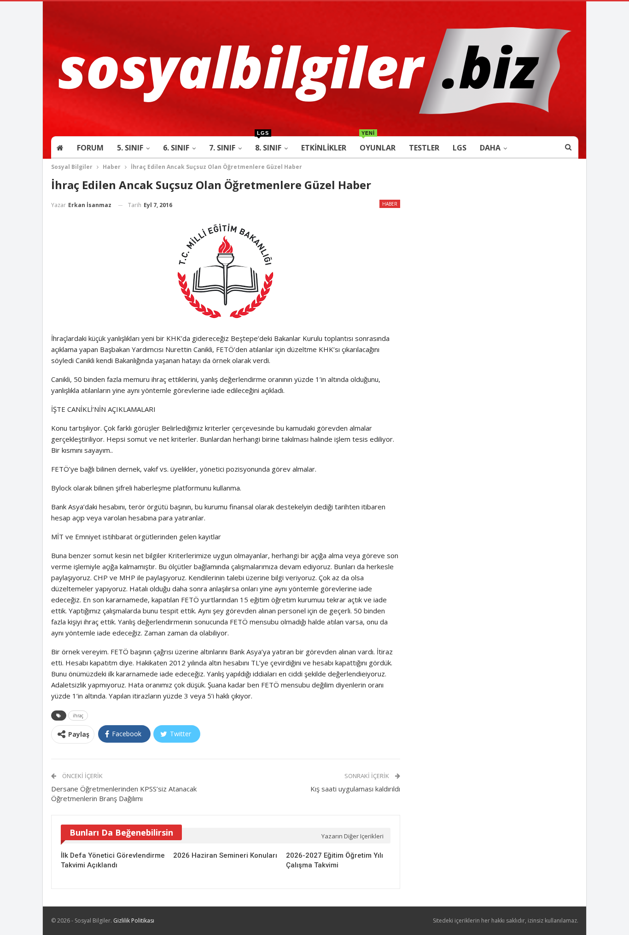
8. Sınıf (268, 145)
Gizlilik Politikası (133, 920)
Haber (389, 204)
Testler (424, 148)
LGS (459, 148)
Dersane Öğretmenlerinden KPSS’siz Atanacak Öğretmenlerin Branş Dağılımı (124, 793)
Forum (90, 148)
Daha (490, 148)
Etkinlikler (323, 148)
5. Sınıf (130, 148)
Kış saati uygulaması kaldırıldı (355, 788)
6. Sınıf (176, 148)
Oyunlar (378, 145)
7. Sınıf (222, 148)
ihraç (78, 715)
